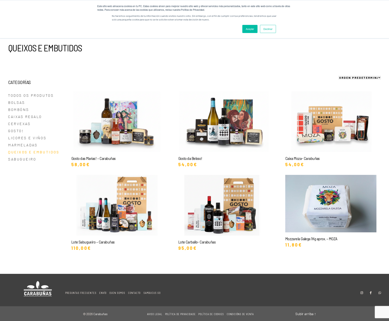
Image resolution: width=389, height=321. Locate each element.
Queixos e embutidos (33, 152)
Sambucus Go (152, 292)
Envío (103, 292)
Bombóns (18, 109)
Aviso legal (154, 314)
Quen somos (117, 292)
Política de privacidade (180, 314)
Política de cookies (211, 314)
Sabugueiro (22, 159)
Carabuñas (100, 314)
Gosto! (16, 131)
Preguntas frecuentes (80, 292)
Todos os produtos (31, 95)
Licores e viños (27, 138)
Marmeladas (22, 145)
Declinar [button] (268, 29)
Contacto (134, 292)
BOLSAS (16, 102)
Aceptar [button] (250, 29)
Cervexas (19, 123)
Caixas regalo (25, 116)
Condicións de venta (240, 314)
